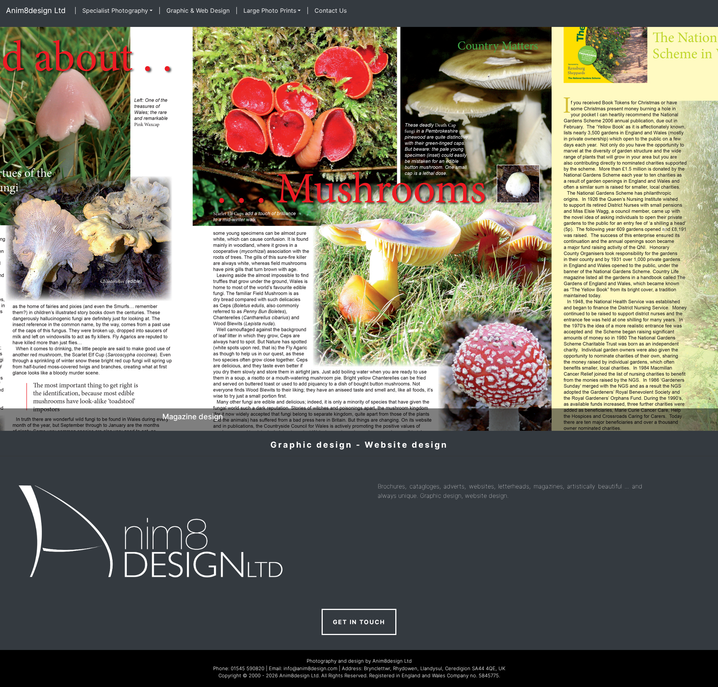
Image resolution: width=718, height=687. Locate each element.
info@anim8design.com (310, 668)
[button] (54, 229)
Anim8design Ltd (35, 10)
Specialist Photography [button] (115, 10)
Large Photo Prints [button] (269, 10)
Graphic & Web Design (198, 10)
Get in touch (359, 622)
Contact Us (330, 10)
